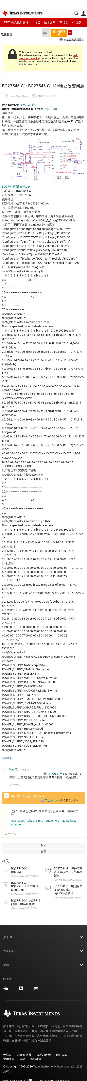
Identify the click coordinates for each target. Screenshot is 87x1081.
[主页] (22, 13)
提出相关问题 (59, 32)
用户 (83, 13)
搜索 (76, 13)
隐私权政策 (44, 1054)
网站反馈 (36, 1058)
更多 (78, 22)
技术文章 (49, 22)
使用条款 (9, 1058)
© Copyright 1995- (18, 1066)
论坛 (37, 22)
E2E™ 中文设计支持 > (17, 22)
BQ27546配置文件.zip (16, 186)
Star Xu (14, 769)
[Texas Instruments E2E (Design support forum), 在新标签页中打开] (20, 990)
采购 (6, 965)
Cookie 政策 (24, 1054)
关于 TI (7, 937)
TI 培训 (63, 22)
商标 (22, 1058)
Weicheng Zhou (19, 96)
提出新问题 (70, 32)
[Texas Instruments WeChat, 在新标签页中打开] (5, 990)
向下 (19, 786)
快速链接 (9, 951)
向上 (11, 786)
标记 (43, 845)
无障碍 (7, 1054)
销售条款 (61, 1054)
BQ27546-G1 (27, 105)
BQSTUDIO (50, 109)
